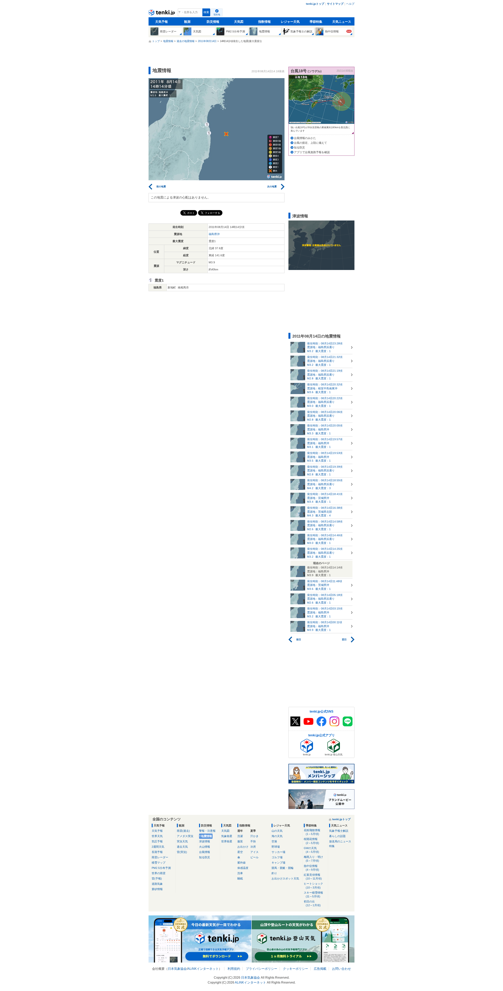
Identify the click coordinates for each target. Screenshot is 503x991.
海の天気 (277, 836)
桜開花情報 (311, 840)
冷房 (253, 846)
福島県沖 (214, 234)
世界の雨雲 (158, 873)
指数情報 (264, 21)
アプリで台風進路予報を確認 (312, 152)
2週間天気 (158, 846)
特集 (332, 846)
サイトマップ (335, 3)
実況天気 (182, 841)
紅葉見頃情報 (313, 876)
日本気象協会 (177, 968)
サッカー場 (278, 852)
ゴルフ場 (277, 857)
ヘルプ (350, 3)
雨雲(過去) (183, 830)
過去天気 (182, 846)
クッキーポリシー (295, 968)
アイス (254, 852)
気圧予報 (157, 841)
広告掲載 (320, 968)
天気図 (238, 21)
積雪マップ (158, 862)
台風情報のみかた (305, 138)
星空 (240, 852)
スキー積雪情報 (313, 894)
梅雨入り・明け (313, 858)
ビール (254, 857)
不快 (253, 841)
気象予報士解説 (338, 830)
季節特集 (316, 21)
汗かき (254, 836)
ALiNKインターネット (203, 968)
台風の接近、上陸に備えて (310, 142)
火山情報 (204, 846)
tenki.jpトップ (315, 3)
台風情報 (204, 852)
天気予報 (161, 21)
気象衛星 (226, 836)
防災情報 (213, 21)
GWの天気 (311, 849)
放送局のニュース (340, 841)
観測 (187, 21)
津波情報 (204, 841)
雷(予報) (157, 878)
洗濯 (240, 836)
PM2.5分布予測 (161, 867)
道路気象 (157, 883)
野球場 (276, 846)
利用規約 (234, 968)
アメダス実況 (185, 836)
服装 (240, 841)
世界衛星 (226, 841)
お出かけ (242, 846)
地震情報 (206, 836)
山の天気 (277, 830)
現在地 (217, 14)
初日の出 (312, 903)
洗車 (240, 873)
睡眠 (240, 878)
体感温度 (242, 867)
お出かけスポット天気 (285, 878)
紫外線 (241, 862)
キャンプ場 (278, 862)
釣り (274, 873)
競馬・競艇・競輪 (283, 867)
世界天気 (157, 836)
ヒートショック (313, 885)
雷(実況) (182, 852)
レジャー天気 (290, 21)
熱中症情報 (311, 867)
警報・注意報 (207, 830)
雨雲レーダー (160, 857)
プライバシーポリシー (261, 968)
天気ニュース (341, 21)
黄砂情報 (157, 889)
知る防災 (299, 147)
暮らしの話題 (337, 836)
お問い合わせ (341, 968)
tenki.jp (162, 13)
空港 (274, 841)
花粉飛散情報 (312, 832)
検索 (206, 12)
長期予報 (157, 852)
